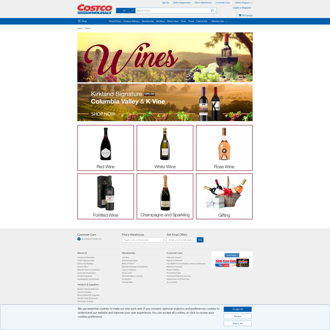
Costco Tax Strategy (85, 263)
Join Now (125, 257)
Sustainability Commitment (88, 279)
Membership (128, 252)
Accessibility (172, 282)
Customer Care (223, 2)
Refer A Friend (128, 263)
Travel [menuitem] (191, 21)
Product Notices (173, 270)
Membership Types (130, 260)
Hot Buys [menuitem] (160, 21)
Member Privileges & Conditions (135, 267)
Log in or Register (129, 270)
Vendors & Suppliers (88, 284)
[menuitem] (93, 21)
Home (80, 28)
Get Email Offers (177, 234)
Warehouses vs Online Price (178, 279)
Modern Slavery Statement (88, 289)
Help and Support (174, 257)
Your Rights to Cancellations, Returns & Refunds (186, 263)
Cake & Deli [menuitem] (201, 21)
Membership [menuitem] (148, 21)
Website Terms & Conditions (88, 270)
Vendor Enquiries (84, 292)
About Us (82, 252)
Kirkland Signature (84, 276)
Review (237, 316)
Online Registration (182, 2)
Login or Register (242, 7)
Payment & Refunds (175, 260)
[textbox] (173, 10)
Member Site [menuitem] (217, 21)
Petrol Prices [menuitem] (115, 21)
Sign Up (165, 2)
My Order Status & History (132, 276)
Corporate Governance (86, 273)
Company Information (86, 257)
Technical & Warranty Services (179, 276)
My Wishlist (126, 279)
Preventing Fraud (174, 273)
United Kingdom (242, 2)
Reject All (238, 323)
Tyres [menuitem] (183, 21)
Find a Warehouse (203, 2)
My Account (127, 273)
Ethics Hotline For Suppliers (88, 295)
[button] (214, 10)
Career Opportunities (86, 260)
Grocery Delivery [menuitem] (131, 21)
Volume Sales (127, 282)
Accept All (237, 309)
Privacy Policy (82, 267)
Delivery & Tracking (174, 267)
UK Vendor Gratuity (85, 301)
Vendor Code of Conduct (87, 298)
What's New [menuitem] (172, 21)
